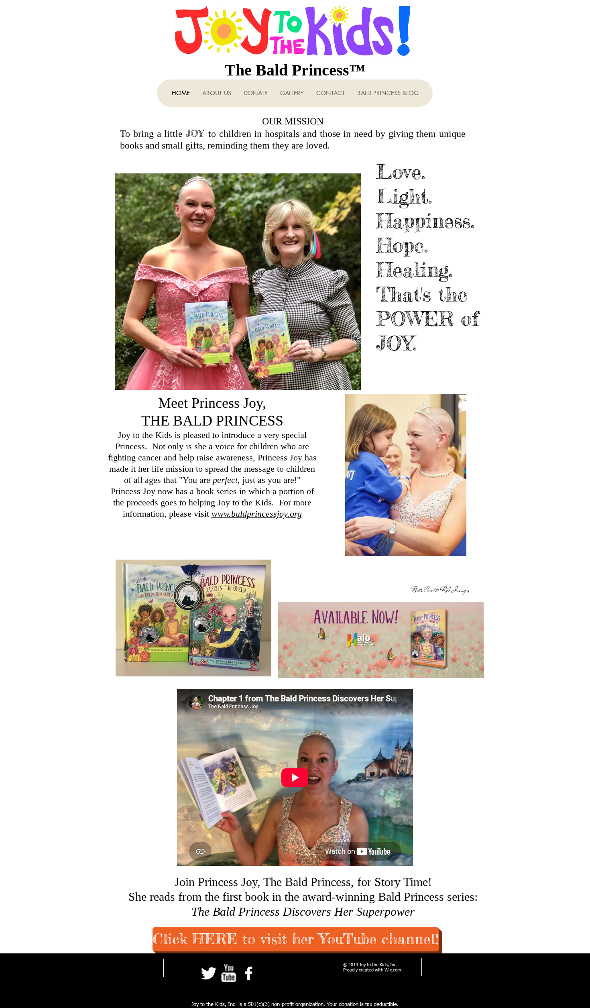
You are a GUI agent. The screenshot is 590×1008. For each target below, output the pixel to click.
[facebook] (249, 973)
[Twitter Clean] (208, 973)
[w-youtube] (229, 973)
